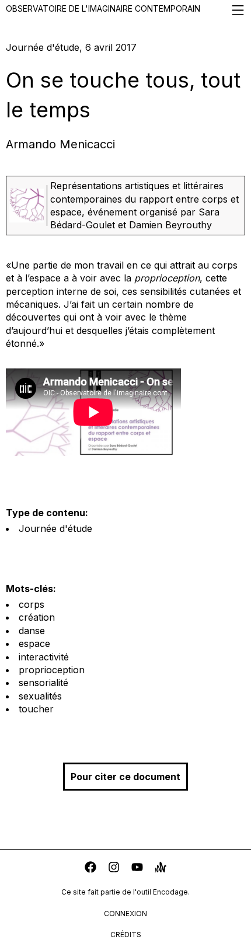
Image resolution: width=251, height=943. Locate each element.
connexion (125, 913)
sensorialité (43, 682)
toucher (36, 709)
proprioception (52, 670)
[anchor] (160, 868)
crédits (125, 934)
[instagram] (114, 868)
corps (31, 604)
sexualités (40, 696)
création (37, 617)
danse (32, 630)
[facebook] (90, 868)
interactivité (44, 657)
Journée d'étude (55, 528)
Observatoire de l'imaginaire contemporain (103, 8)
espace (34, 643)
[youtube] (137, 868)
